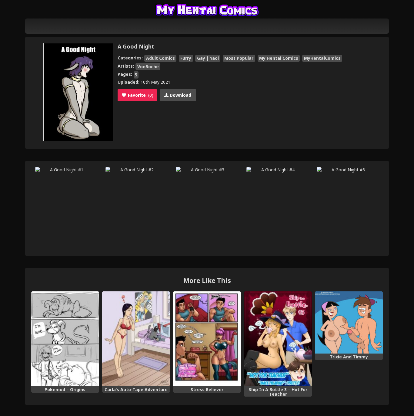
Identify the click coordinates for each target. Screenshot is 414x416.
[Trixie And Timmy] (349, 322)
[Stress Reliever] (207, 339)
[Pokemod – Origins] (65, 339)
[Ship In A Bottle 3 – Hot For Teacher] (278, 339)
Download (180, 95)
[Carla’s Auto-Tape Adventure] (136, 339)
